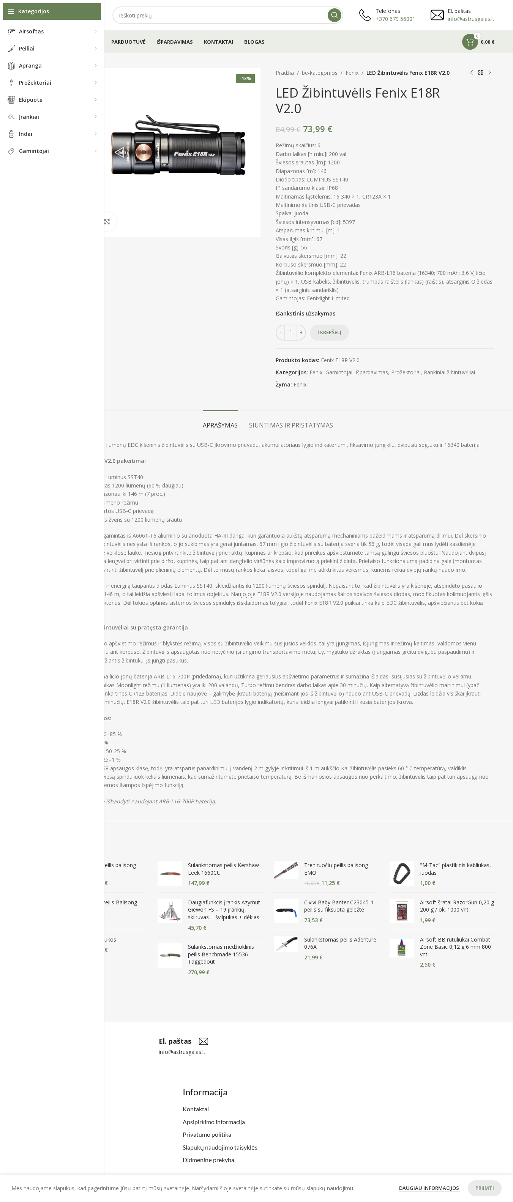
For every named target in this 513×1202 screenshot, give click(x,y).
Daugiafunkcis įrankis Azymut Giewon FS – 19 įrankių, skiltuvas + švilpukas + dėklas (224, 910)
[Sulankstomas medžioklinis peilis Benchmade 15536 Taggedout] (170, 959)
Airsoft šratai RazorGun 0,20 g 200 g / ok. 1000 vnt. (457, 906)
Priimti (484, 1188)
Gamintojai (338, 372)
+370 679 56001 (395, 18)
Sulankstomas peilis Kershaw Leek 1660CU (223, 868)
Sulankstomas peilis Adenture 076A (340, 943)
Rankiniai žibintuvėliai (449, 372)
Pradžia (285, 72)
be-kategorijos (320, 72)
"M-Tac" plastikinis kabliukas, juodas (455, 868)
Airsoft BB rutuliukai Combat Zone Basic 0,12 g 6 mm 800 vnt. (455, 947)
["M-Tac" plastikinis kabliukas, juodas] (402, 874)
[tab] (220, 421)
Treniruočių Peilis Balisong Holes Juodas (104, 906)
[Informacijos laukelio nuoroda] (183, 1041)
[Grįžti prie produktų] (480, 72)
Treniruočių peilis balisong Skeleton (104, 868)
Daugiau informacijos (429, 1188)
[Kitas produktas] (489, 72)
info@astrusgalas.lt (471, 18)
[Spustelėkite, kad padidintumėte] (107, 221)
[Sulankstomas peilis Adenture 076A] (286, 948)
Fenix (352, 72)
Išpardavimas (371, 372)
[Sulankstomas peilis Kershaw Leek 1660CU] (170, 874)
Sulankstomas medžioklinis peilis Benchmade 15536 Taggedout (221, 954)
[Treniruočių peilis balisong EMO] (286, 874)
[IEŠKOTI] (334, 15)
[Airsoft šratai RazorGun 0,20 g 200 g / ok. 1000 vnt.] (402, 911)
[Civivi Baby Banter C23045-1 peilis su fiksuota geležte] (286, 911)
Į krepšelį (329, 332)
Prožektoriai (406, 372)
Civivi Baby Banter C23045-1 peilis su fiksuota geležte (339, 906)
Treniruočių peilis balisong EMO (336, 868)
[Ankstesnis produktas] (471, 72)
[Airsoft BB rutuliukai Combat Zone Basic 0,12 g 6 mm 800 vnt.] (402, 952)
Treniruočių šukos (94, 939)
